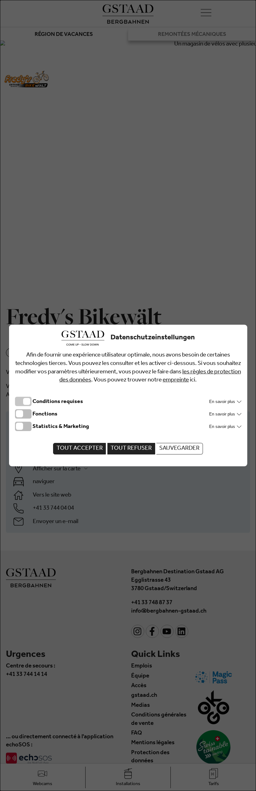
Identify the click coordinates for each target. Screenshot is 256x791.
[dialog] (128, 395)
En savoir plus (222, 401)
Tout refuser (131, 449)
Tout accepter (80, 449)
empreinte (176, 380)
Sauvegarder (179, 449)
